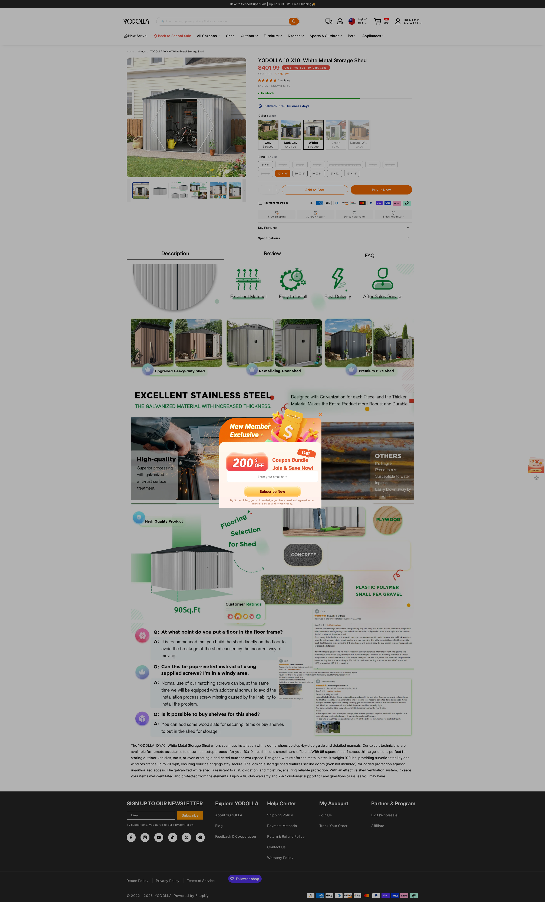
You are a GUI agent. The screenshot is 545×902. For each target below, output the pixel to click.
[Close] (321, 414)
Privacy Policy (284, 503)
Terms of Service (261, 503)
